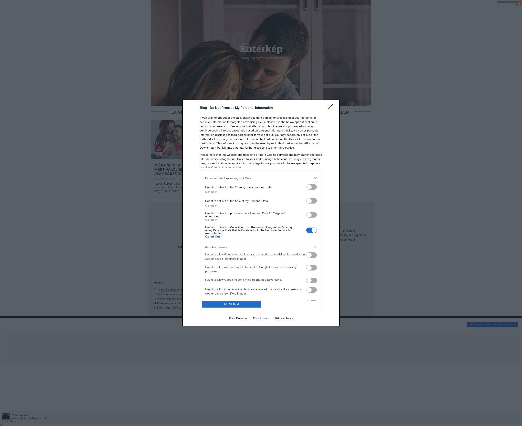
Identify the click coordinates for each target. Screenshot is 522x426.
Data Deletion (238, 318)
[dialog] (261, 213)
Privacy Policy (284, 318)
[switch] (311, 187)
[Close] (331, 108)
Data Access (261, 318)
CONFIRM (231, 304)
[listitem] (261, 178)
